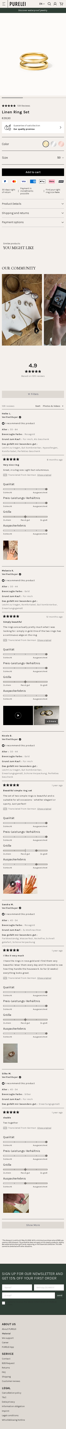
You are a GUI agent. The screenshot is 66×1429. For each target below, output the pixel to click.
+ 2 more (51, 721)
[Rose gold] (61, 144)
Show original (44, 475)
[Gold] (46, 144)
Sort (38, 406)
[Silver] (53, 144)
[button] (16, 106)
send (59, 1295)
